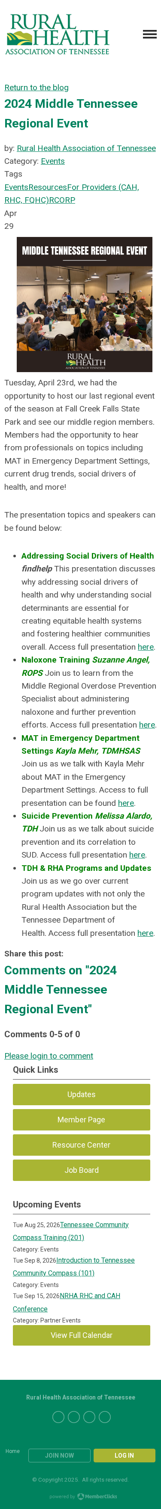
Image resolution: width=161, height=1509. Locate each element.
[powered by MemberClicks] (80, 1497)
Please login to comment (48, 1056)
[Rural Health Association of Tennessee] (57, 34)
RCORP (62, 200)
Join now (59, 1455)
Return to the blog (36, 87)
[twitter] (58, 1417)
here (146, 647)
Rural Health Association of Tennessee (86, 148)
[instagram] (105, 1417)
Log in (124, 1455)
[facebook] (74, 1417)
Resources (47, 187)
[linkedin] (89, 1417)
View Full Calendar (81, 1335)
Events (53, 161)
